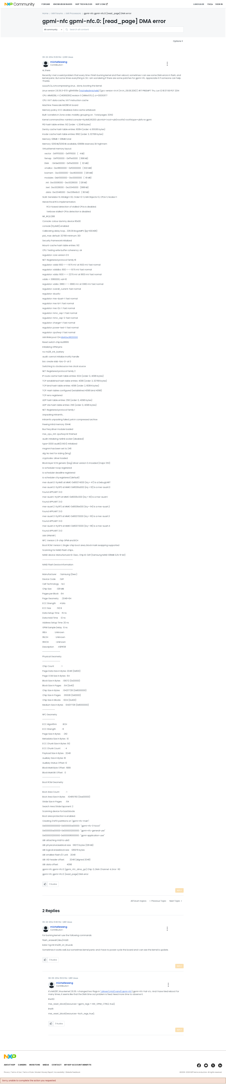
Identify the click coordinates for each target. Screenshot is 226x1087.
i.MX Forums (57, 13)
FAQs (210, 4)
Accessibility (59, 1072)
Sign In (219, 4)
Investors (34, 1064)
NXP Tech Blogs (83, 4)
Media (46, 1064)
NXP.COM (100, 4)
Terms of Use (16, 1072)
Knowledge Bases (62, 4)
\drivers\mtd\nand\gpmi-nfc (116, 991)
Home (45, 13)
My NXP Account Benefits (77, 1064)
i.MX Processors (73, 13)
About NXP (9, 1064)
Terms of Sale (28, 1072)
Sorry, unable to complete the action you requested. (29, 1080)
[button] (167, 64)
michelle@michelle (89, 90)
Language (198, 4)
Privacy (7, 1072)
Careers (22, 1064)
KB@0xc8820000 (69, 337)
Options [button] (177, 41)
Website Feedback (73, 1072)
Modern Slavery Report (44, 1072)
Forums (46, 4)
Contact (57, 1064)
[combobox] (124, 29)
